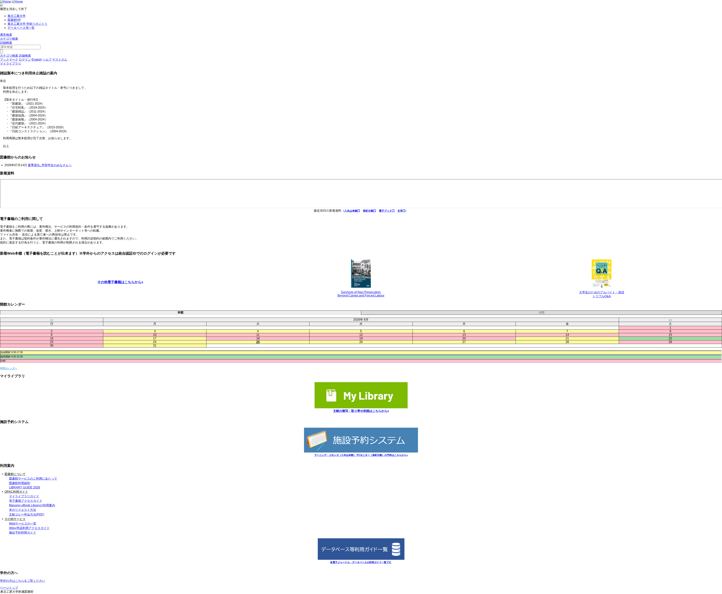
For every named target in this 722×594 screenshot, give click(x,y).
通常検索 (6, 34)
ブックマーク (9, 59)
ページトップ (9, 587)
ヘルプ (47, 59)
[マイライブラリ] (361, 407)
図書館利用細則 (19, 483)
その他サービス (15, 519)
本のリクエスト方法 (22, 509)
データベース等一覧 (21, 27)
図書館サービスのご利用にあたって (33, 478)
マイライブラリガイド (24, 496)
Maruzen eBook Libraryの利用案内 (32, 505)
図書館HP (14, 19)
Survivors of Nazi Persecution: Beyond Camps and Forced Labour (360, 294)
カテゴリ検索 (9, 38)
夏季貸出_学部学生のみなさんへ (50, 165)
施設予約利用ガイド (22, 532)
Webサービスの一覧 (22, 523)
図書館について (15, 474)
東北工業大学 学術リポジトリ (27, 23)
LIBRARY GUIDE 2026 (24, 487)
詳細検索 (6, 42)
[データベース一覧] (361, 558)
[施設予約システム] (361, 451)
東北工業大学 (17, 15)
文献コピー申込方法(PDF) (26, 514)
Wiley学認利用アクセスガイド (29, 528)
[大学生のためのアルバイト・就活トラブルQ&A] (601, 273)
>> (670, 319)
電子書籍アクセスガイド (25, 500)
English (37, 59)
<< (51, 319)
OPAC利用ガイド (16, 491)
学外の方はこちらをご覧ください (22, 580)
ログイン (25, 59)
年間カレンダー (8, 368)
